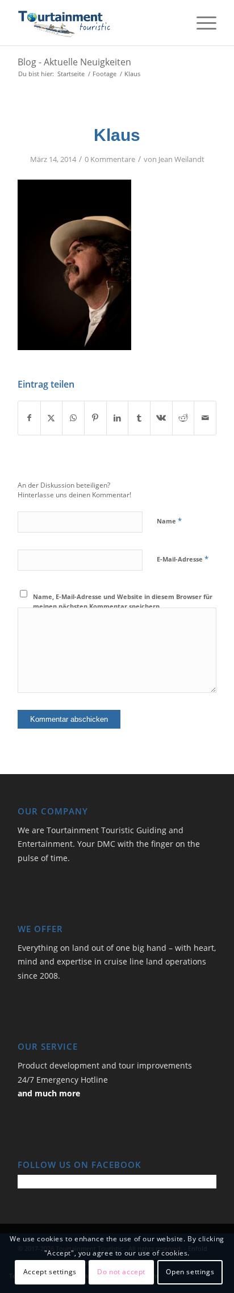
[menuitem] (200, 22)
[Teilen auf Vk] (161, 417)
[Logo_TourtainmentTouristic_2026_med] (97, 22)
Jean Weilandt (181, 159)
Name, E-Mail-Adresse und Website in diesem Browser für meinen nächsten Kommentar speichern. (122, 601)
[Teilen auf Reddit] (183, 417)
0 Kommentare (110, 159)
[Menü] (200, 22)
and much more (49, 1093)
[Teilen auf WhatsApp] (73, 417)
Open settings (190, 1272)
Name (169, 520)
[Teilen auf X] (51, 417)
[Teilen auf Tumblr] (139, 417)
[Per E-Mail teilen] (205, 417)
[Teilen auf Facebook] (29, 417)
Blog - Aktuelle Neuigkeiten (74, 62)
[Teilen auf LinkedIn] (117, 417)
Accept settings (50, 1272)
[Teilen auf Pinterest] (95, 417)
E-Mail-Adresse (182, 559)
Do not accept (121, 1272)
